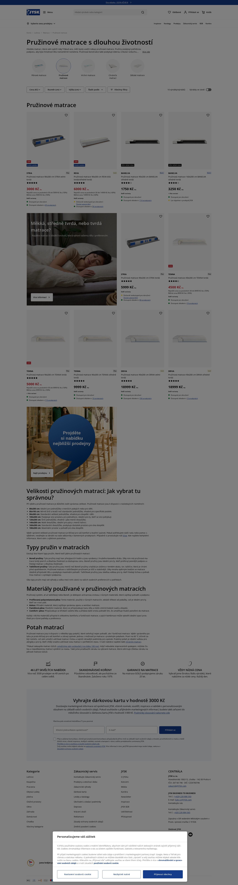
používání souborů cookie (106, 863)
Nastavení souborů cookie (77, 874)
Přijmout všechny (163, 874)
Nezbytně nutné (121, 874)
